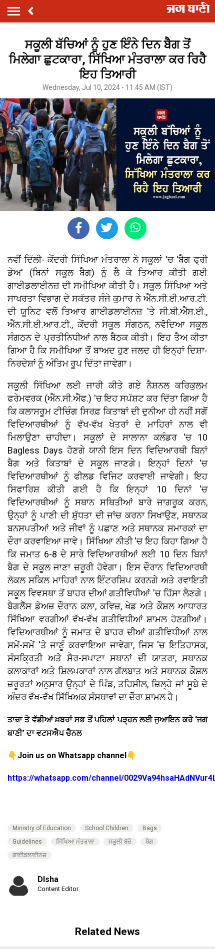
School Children (106, 828)
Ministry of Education (41, 828)
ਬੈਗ (149, 841)
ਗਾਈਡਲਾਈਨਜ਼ (29, 855)
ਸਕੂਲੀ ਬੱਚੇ (120, 841)
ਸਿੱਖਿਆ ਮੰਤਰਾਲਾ (75, 841)
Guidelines (27, 841)
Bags (149, 828)
